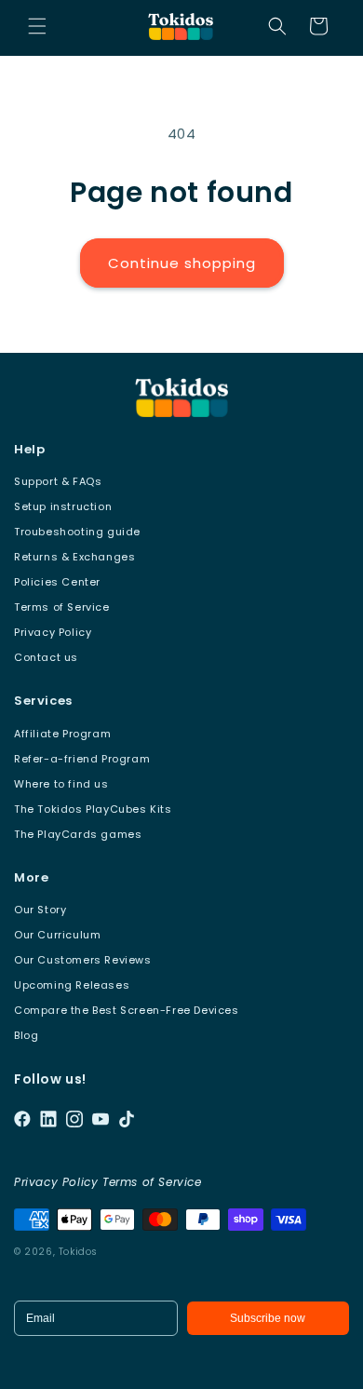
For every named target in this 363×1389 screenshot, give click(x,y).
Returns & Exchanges (74, 556)
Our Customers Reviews (83, 959)
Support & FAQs (57, 481)
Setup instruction (63, 506)
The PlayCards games (77, 834)
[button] (37, 26)
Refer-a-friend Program (82, 758)
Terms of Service (62, 607)
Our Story (40, 909)
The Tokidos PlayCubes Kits (93, 809)
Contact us (46, 657)
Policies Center (57, 581)
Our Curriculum (57, 934)
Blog (26, 1035)
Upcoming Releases (71, 985)
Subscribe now (267, 1318)
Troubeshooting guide (77, 531)
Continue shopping (182, 263)
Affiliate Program (62, 733)
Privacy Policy (52, 632)
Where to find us (61, 783)
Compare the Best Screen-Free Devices (126, 1010)
